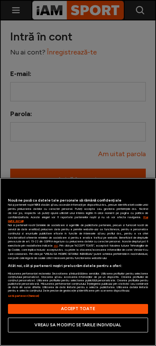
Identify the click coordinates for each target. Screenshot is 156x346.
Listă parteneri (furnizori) (23, 296)
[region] (78, 262)
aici (56, 245)
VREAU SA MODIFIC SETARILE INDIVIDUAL (77, 324)
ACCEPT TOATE (78, 308)
